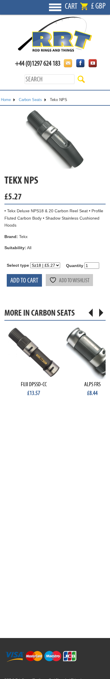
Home (6, 100)
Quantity (74, 265)
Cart (71, 6)
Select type (18, 265)
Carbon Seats (30, 100)
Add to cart (24, 280)
